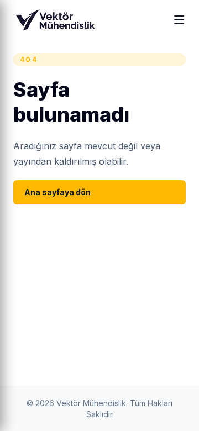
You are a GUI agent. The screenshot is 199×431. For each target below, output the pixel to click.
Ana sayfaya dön (57, 192)
